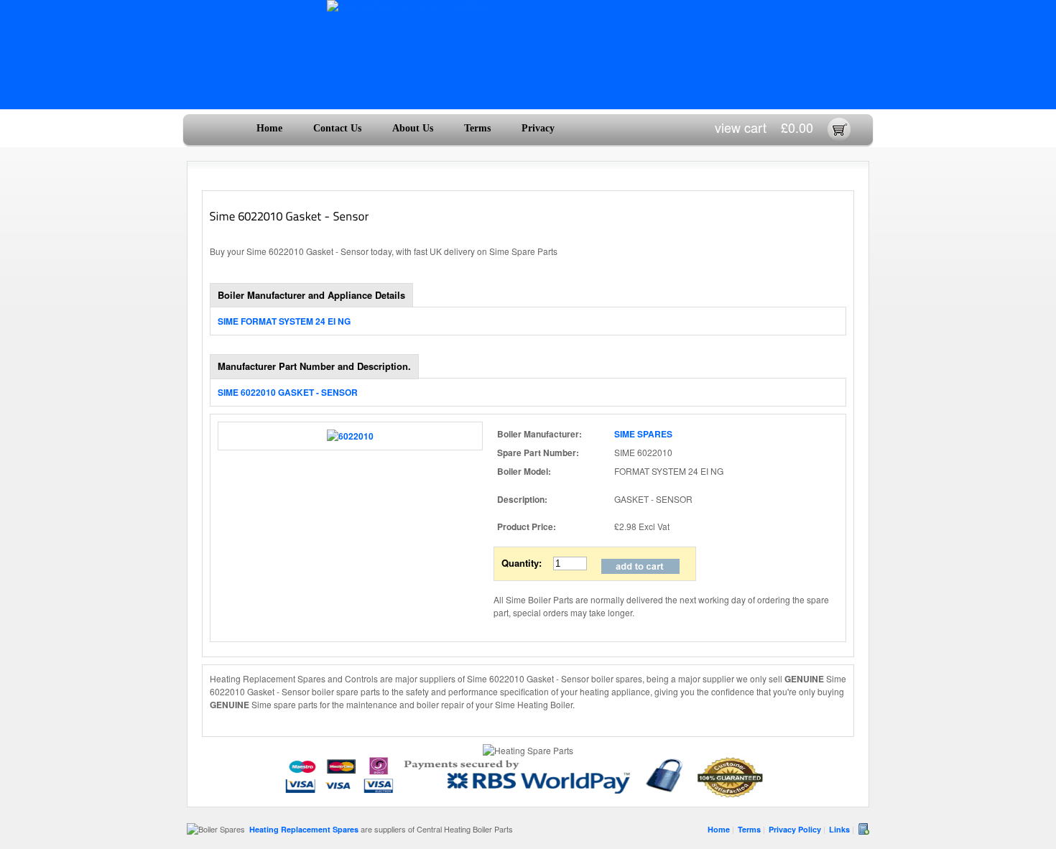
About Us (412, 128)
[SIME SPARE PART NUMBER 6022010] (350, 436)
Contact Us (337, 128)
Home (269, 128)
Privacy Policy (795, 829)
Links (839, 829)
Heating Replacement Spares (303, 829)
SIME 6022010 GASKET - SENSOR (288, 392)
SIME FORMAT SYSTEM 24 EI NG (284, 321)
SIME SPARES (643, 433)
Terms (477, 128)
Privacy (538, 128)
